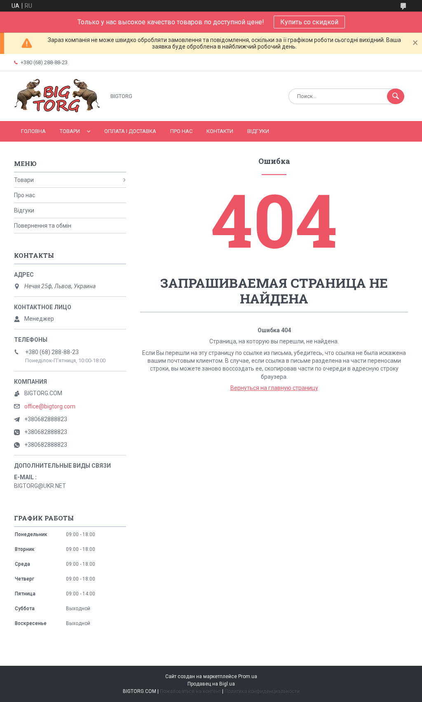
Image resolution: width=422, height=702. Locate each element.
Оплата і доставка (130, 131)
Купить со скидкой (309, 22)
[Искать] (395, 96)
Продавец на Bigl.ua (211, 684)
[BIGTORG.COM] (57, 110)
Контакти (219, 131)
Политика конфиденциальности (262, 691)
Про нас (181, 131)
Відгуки (258, 131)
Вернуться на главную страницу (274, 388)
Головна (33, 131)
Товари (70, 131)
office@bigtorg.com (49, 406)
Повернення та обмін (42, 225)
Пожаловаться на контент (190, 691)
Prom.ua (247, 676)
